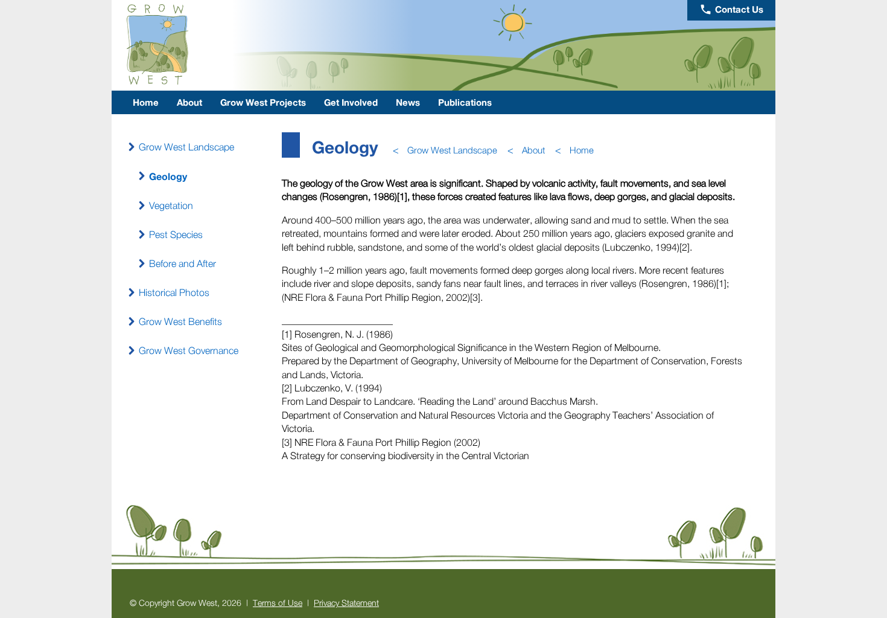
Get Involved (351, 102)
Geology (168, 176)
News (408, 102)
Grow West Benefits (180, 321)
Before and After (182, 263)
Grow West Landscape (186, 146)
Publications (465, 102)
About (189, 102)
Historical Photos (174, 292)
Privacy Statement (346, 602)
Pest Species (176, 234)
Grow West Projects (263, 102)
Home (146, 102)
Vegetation (171, 205)
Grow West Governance (188, 350)
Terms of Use (277, 602)
